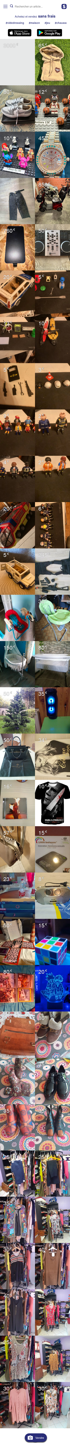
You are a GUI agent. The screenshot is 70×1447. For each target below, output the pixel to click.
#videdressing (15, 23)
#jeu (47, 23)
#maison (34, 23)
